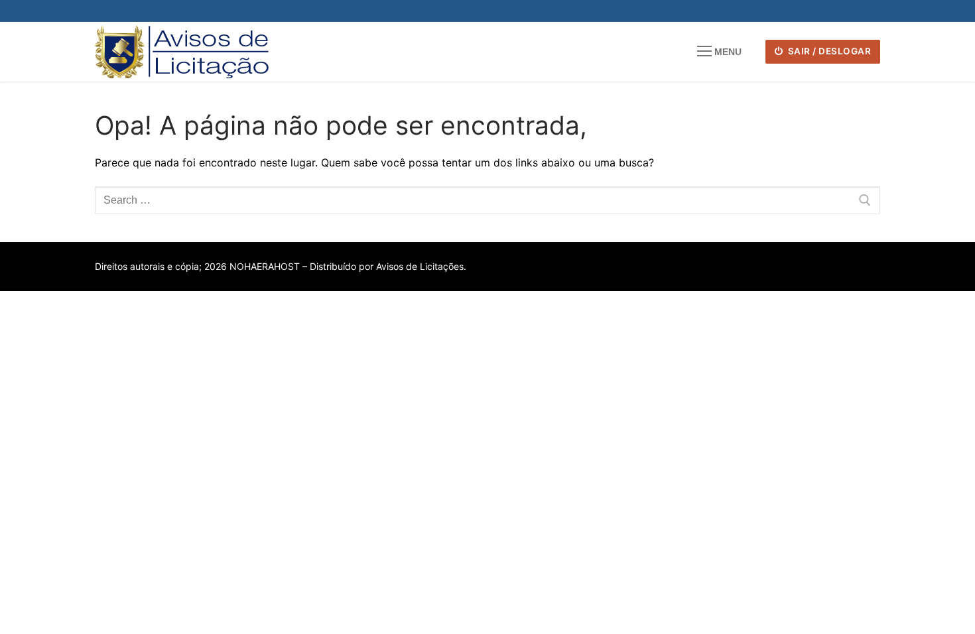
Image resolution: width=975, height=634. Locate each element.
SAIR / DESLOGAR (828, 51)
